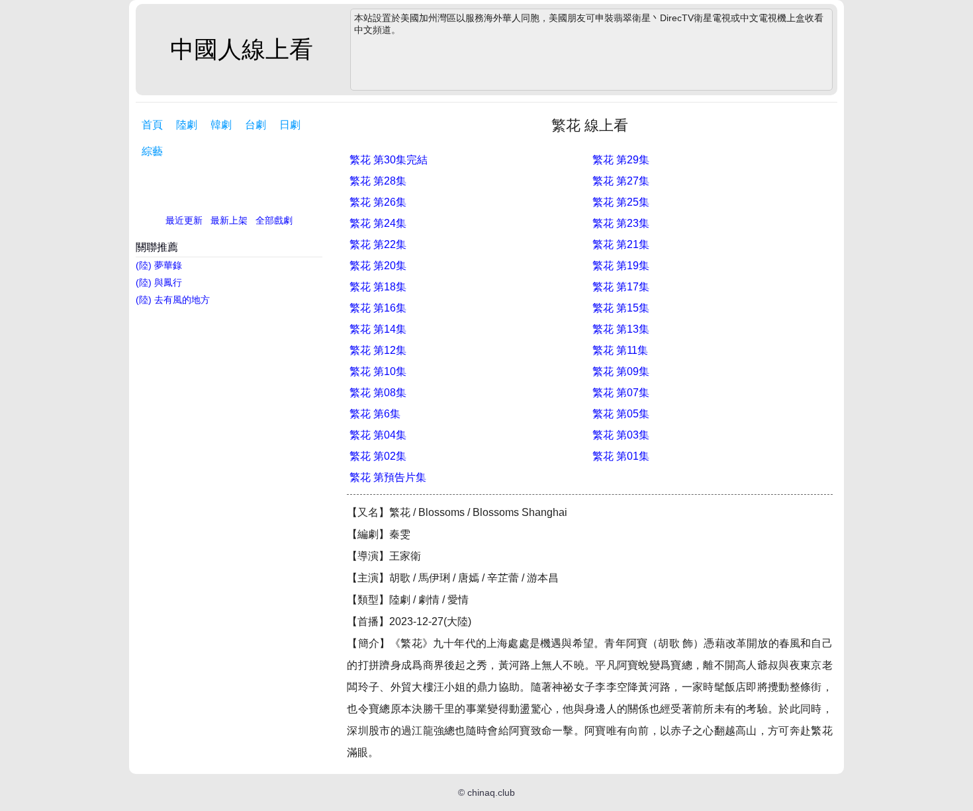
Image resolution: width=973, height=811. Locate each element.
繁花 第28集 (377, 181)
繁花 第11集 (620, 350)
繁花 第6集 (374, 413)
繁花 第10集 (377, 371)
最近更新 (184, 220)
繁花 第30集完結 (388, 159)
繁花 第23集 (620, 223)
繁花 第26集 (377, 202)
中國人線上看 (241, 49)
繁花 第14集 (377, 329)
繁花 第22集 (377, 244)
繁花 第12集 (377, 350)
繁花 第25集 (620, 202)
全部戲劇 (274, 220)
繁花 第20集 (377, 265)
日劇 (290, 124)
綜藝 (152, 151)
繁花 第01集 (620, 456)
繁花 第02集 (377, 456)
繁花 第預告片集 (387, 477)
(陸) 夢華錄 (159, 265)
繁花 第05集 (620, 413)
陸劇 (186, 124)
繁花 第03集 (620, 435)
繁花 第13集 (620, 329)
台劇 (255, 124)
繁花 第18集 (377, 286)
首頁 (152, 124)
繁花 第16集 (377, 308)
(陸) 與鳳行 (159, 282)
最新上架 (229, 220)
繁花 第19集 (620, 265)
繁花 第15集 (620, 308)
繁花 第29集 (620, 159)
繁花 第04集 (377, 435)
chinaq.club (491, 792)
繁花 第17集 (620, 286)
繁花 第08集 (377, 392)
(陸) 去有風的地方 (173, 299)
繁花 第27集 (620, 181)
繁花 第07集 (620, 392)
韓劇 (221, 124)
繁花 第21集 (620, 244)
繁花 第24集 (377, 223)
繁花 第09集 (620, 371)
